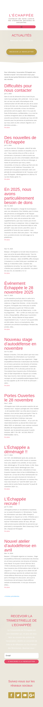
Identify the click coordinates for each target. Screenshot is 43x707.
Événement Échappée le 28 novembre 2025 (18, 287)
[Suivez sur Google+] (32, 695)
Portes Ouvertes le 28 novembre (19, 397)
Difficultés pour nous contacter (18, 88)
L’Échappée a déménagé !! (17, 449)
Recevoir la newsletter (22, 52)
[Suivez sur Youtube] (25, 695)
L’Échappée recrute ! (15, 501)
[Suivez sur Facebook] (11, 695)
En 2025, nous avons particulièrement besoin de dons (19, 196)
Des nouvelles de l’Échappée (20, 139)
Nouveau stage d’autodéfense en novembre (20, 344)
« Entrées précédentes (11, 596)
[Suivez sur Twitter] (18, 695)
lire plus (7, 127)
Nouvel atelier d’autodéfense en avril (20, 545)
